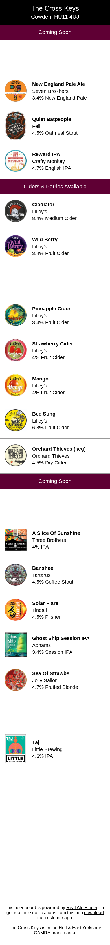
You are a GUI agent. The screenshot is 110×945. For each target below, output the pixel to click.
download (94, 912)
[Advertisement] (55, 57)
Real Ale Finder (81, 907)
